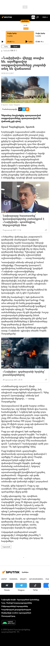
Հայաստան (6, 547)
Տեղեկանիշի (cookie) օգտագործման (16, 613)
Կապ (3, 603)
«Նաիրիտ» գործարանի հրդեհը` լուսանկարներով (24, 373)
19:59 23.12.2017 (7, 73)
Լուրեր (10, 36)
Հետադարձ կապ (8, 616)
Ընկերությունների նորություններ (14, 606)
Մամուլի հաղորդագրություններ (19, 603)
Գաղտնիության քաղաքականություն (16, 609)
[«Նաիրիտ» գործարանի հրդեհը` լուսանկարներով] (25, 353)
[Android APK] (8, 622)
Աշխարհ (23, 579)
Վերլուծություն (36, 579)
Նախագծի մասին (8, 599)
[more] (46, 229)
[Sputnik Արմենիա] (7, 18)
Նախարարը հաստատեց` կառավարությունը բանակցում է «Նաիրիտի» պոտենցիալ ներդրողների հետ (23, 220)
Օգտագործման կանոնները (28, 599)
